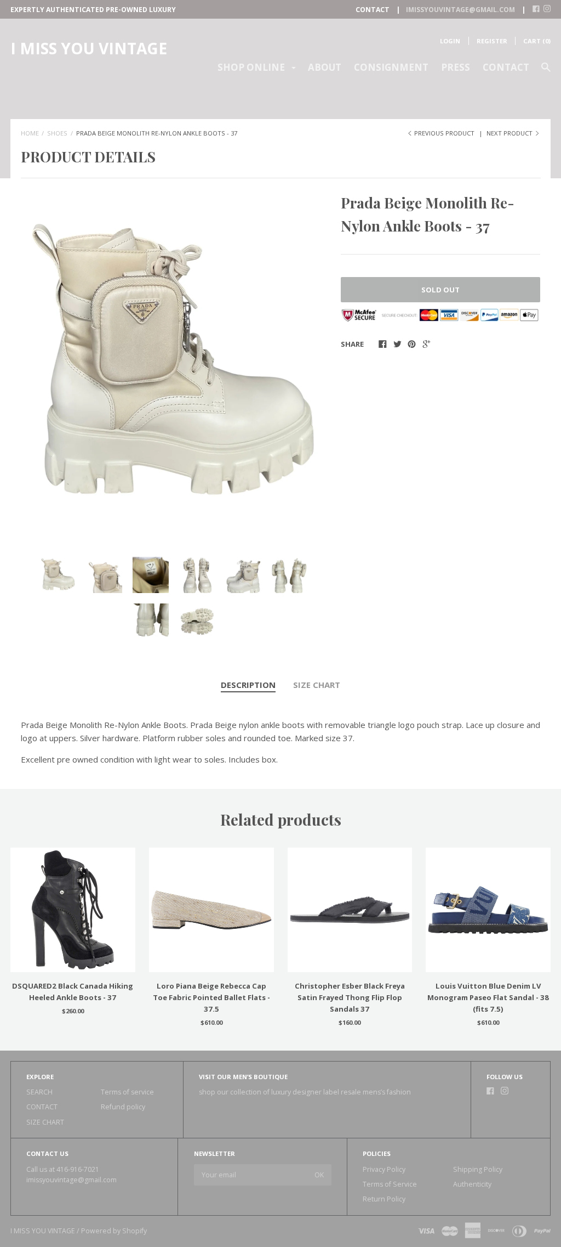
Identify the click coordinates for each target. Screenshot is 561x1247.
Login (450, 41)
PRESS (455, 67)
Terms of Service (390, 1184)
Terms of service (127, 1092)
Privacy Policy (384, 1169)
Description (248, 684)
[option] (174, 365)
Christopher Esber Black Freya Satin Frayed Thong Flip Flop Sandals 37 (350, 997)
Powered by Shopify (114, 1230)
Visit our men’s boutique (243, 1077)
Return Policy (384, 1199)
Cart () (537, 41)
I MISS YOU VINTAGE (88, 48)
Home (30, 133)
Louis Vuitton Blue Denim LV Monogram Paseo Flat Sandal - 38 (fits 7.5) (488, 997)
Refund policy (123, 1106)
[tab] (248, 685)
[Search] (546, 72)
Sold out (440, 290)
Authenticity (472, 1184)
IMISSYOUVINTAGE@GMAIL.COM (460, 9)
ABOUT (324, 67)
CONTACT (506, 67)
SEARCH (39, 1092)
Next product (510, 133)
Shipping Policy (477, 1169)
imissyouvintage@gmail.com (71, 1179)
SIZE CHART (316, 684)
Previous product (444, 133)
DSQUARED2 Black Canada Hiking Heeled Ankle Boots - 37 (72, 991)
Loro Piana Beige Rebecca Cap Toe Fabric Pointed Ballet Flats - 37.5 (211, 997)
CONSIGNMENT (391, 67)
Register (492, 41)
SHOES (57, 133)
